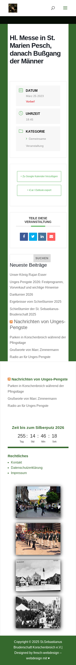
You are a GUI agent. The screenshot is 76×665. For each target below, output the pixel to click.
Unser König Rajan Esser (28, 274)
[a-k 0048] (38, 590)
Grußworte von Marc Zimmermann (34, 350)
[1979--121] (38, 553)
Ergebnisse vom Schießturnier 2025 (35, 301)
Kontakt (16, 462)
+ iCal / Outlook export (39, 190)
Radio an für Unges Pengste (30, 357)
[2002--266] (38, 517)
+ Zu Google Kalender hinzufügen (39, 176)
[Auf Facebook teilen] (24, 237)
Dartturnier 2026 (21, 294)
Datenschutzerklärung (27, 467)
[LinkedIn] (42, 237)
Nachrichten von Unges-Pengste (40, 379)
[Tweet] (33, 237)
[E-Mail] (51, 237)
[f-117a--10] (38, 627)
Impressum (19, 473)
